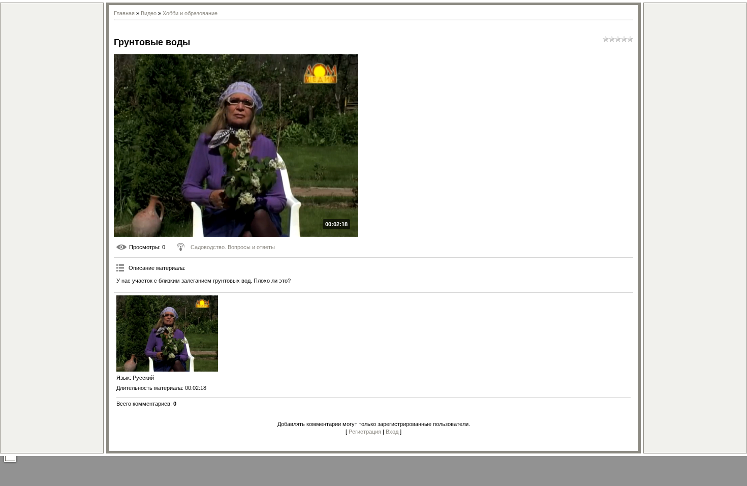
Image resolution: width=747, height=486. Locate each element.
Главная (124, 13)
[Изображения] (167, 333)
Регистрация (365, 432)
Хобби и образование (190, 13)
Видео (149, 13)
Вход (392, 432)
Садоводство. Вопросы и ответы (233, 247)
